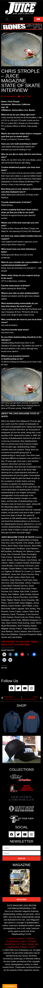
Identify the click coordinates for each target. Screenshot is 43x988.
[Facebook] (12, 688)
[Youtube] (25, 688)
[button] (7, 19)
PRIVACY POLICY (28, 947)
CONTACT (21, 939)
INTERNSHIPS (12, 941)
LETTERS (21, 944)
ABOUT (12, 939)
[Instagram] (31, 688)
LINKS (23, 941)
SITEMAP (32, 941)
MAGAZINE (22, 865)
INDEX (30, 939)
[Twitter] (18, 688)
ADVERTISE (10, 944)
